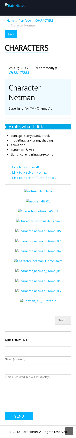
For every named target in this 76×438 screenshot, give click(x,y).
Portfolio (25, 20)
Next (61, 320)
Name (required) (15, 359)
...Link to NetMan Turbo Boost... (33, 177)
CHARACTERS (44, 20)
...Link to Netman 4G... (25, 167)
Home (11, 20)
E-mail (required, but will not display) (27, 377)
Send (19, 416)
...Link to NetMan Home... (28, 172)
